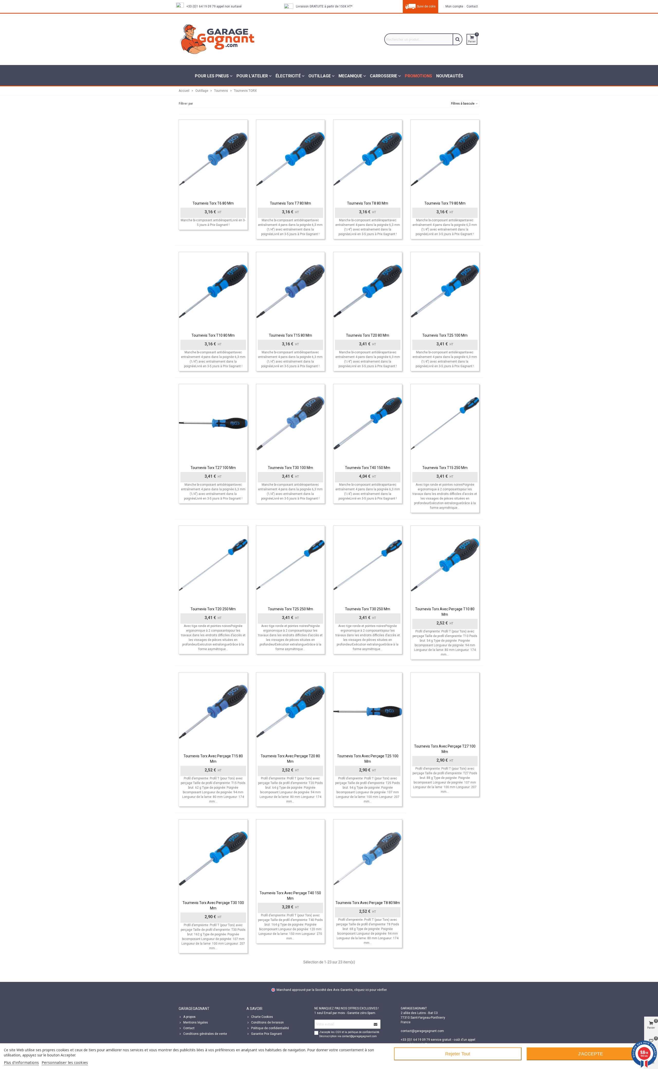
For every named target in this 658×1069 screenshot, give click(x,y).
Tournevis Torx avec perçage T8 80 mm (367, 903)
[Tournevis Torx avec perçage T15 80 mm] (213, 711)
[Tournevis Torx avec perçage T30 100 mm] (213, 858)
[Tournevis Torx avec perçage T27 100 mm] (445, 706)
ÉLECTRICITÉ (288, 75)
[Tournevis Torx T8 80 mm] (367, 159)
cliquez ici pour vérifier (370, 990)
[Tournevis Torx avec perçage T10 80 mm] (445, 565)
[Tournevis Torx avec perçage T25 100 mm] (367, 711)
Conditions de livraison (267, 1022)
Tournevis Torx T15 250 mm (445, 468)
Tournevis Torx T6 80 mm (213, 203)
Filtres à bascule (463, 103)
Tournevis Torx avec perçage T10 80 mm (444, 611)
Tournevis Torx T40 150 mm (367, 468)
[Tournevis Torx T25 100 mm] (445, 291)
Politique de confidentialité (270, 1028)
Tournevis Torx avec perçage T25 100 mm (367, 758)
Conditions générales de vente (205, 1034)
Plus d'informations (21, 1062)
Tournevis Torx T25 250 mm (290, 609)
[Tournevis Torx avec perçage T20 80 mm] (290, 711)
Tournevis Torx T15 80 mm (290, 335)
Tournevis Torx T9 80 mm (444, 203)
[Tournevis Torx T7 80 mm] (290, 159)
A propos (189, 1017)
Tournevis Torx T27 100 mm (213, 468)
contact (472, 6)
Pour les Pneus (212, 75)
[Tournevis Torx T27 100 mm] (213, 423)
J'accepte (590, 1053)
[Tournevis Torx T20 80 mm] (367, 291)
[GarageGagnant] (217, 39)
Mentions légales (195, 1022)
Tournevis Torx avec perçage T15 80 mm (213, 758)
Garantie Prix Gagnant (266, 1034)
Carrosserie (383, 75)
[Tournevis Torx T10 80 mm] (213, 291)
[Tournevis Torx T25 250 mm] (290, 565)
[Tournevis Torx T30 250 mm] (367, 565)
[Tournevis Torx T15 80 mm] (290, 291)
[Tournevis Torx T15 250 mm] (445, 423)
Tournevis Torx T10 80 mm (213, 335)
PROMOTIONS (418, 75)
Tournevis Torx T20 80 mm (367, 335)
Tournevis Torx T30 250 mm (367, 609)
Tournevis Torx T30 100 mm (290, 468)
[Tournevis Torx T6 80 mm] (213, 159)
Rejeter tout (457, 1053)
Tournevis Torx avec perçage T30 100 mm (213, 905)
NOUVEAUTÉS (449, 75)
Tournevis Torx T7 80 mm (290, 203)
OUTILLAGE (319, 75)
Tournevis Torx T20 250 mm (213, 609)
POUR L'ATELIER (252, 75)
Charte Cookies (262, 1017)
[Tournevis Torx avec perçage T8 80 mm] (367, 858)
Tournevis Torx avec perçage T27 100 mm (445, 749)
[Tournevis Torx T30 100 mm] (290, 423)
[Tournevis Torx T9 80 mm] (445, 159)
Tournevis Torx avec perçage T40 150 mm (290, 895)
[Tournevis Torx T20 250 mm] (213, 565)
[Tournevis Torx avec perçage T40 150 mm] (290, 853)
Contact (189, 1028)
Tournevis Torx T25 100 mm (445, 335)
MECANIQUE (350, 75)
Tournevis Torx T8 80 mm (367, 203)
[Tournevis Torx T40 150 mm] (367, 423)
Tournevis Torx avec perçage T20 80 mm (290, 758)
